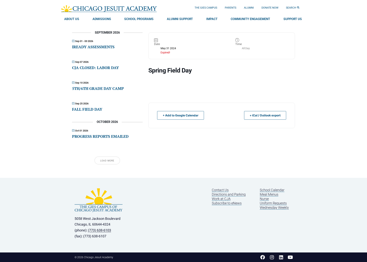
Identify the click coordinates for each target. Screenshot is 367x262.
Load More (107, 160)
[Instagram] (272, 257)
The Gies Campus (206, 7)
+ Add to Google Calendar (180, 115)
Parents (230, 7)
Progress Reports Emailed (100, 136)
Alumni (249, 7)
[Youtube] (290, 257)
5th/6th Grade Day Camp (98, 88)
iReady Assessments (93, 46)
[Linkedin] (281, 257)
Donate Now (269, 7)
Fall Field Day (87, 109)
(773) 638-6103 (99, 230)
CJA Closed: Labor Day (95, 67)
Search (291, 7)
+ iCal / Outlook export (265, 115)
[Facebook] (262, 257)
